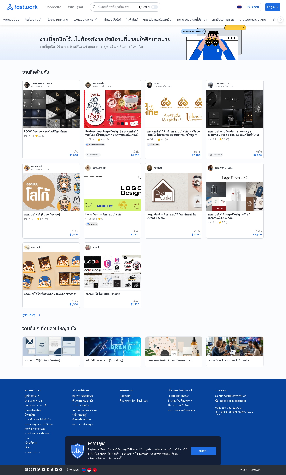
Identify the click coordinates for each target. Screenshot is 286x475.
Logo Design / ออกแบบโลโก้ (103, 214)
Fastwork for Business (134, 400)
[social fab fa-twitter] (38, 469)
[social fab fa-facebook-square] (34, 469)
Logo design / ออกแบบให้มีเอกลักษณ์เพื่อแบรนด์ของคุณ (171, 216)
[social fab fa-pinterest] (60, 469)
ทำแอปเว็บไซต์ (112, 19)
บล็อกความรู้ (79, 414)
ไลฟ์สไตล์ (132, 19)
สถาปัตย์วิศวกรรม (223, 19)
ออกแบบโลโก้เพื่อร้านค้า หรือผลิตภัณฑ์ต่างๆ (50, 293)
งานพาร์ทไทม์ (32, 452)
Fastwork (125, 395)
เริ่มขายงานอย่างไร (82, 400)
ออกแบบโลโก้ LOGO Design (102, 293)
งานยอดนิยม (11, 19)
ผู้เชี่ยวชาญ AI (33, 19)
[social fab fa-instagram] (30, 469)
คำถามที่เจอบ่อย (81, 419)
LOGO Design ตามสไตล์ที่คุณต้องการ (47, 131)
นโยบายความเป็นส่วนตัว (181, 410)
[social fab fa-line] (26, 469)
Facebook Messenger (232, 400)
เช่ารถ (28, 447)
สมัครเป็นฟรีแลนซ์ (82, 395)
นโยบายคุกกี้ (114, 458)
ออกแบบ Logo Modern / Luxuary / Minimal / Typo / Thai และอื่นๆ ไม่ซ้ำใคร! (233, 133)
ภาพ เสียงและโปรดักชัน (157, 19)
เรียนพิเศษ (31, 442)
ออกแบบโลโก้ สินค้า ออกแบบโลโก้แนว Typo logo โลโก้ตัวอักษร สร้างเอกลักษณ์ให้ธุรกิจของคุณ (173, 135)
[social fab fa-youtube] (43, 469)
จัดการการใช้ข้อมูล (82, 424)
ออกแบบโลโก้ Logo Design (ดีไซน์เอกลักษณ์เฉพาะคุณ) (229, 216)
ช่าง (27, 438)
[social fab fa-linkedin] (48, 469)
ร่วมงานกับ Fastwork (180, 400)
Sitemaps (73, 469)
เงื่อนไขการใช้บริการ (179, 405)
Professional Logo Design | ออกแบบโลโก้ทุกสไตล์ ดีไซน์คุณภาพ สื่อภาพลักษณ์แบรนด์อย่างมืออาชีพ (111, 135)
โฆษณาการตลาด (58, 19)
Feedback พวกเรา (178, 395)
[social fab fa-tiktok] (52, 469)
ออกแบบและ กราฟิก (85, 19)
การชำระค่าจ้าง (80, 405)
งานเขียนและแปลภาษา (253, 19)
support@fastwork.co (233, 396)
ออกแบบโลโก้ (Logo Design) (42, 214)
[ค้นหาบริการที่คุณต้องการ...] (94, 7)
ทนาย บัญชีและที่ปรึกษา (192, 19)
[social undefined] (56, 469)
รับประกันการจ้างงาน (84, 410)
